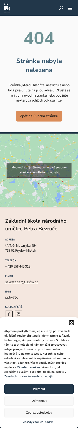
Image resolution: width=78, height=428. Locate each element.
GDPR (49, 422)
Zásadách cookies (28, 367)
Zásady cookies (33, 422)
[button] (71, 322)
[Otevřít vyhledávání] (61, 8)
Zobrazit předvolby (39, 412)
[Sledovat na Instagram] (18, 314)
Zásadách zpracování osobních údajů (28, 376)
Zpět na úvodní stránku (39, 116)
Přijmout (39, 389)
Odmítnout (39, 401)
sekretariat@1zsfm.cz (21, 282)
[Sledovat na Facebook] (9, 314)
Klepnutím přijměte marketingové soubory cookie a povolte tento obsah (39, 170)
